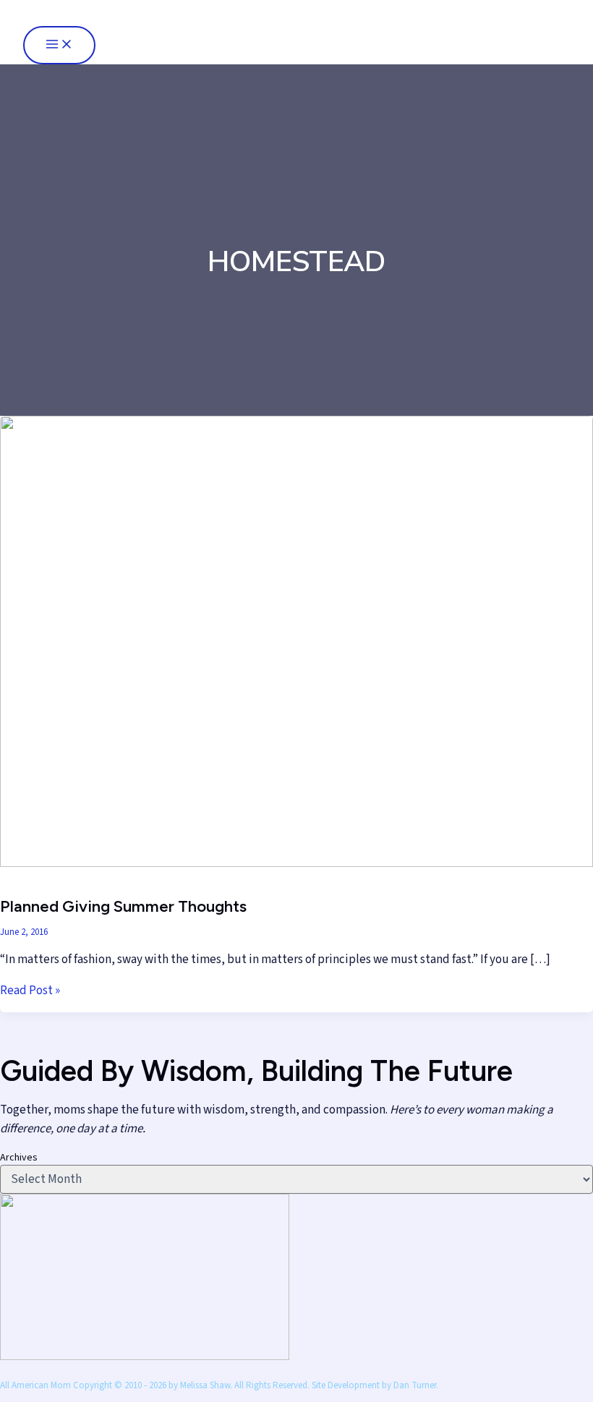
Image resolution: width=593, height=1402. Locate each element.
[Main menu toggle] (59, 45)
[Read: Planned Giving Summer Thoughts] (296, 863)
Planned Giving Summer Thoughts (123, 906)
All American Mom (94, 12)
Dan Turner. (415, 1385)
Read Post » (30, 990)
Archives (19, 1157)
